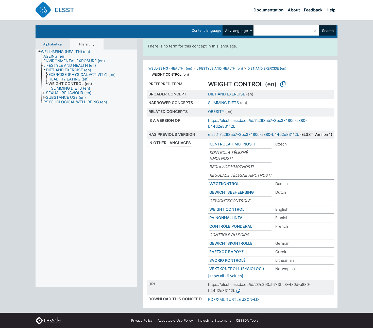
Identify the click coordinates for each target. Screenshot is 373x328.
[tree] (86, 168)
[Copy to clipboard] (282, 84)
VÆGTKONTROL (224, 183)
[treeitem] (68, 52)
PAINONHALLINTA (226, 217)
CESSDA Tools (247, 320)
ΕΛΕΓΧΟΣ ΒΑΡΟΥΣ (226, 251)
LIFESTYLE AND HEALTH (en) (220, 68)
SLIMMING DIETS (223, 102)
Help (331, 9)
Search (328, 30)
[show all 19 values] (225, 275)
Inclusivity (214, 320)
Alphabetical (52, 44)
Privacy (141, 320)
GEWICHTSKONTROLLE (230, 243)
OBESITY (216, 111)
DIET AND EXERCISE (226, 94)
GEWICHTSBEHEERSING (231, 192)
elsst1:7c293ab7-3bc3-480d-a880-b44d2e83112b (253, 134)
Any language (237, 30)
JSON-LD (250, 299)
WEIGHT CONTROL (226, 209)
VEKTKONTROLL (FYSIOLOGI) (236, 268)
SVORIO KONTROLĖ (227, 260)
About (294, 9)
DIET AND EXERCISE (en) (266, 68)
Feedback (313, 9)
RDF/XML (216, 299)
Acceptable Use (175, 320)
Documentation (268, 9)
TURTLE (233, 299)
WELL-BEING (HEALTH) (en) (170, 68)
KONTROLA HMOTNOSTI (232, 144)
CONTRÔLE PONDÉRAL (230, 226)
